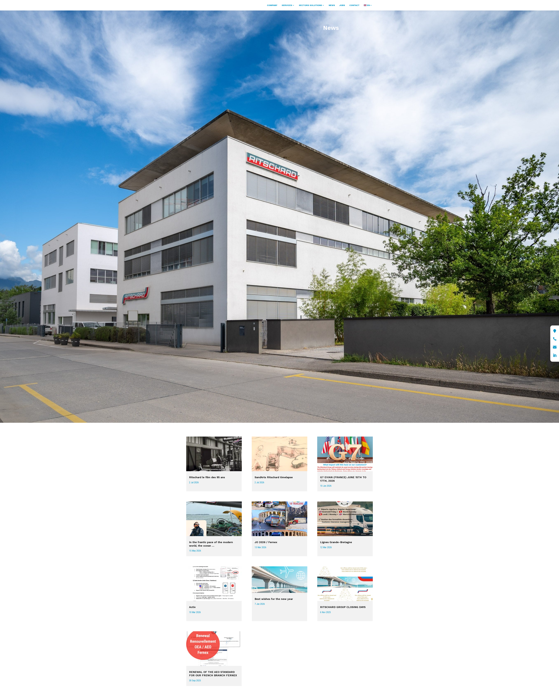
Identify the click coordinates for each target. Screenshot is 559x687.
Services (287, 5)
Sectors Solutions (310, 5)
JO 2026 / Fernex (266, 542)
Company (272, 5)
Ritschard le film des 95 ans (207, 477)
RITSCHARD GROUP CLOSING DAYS (343, 607)
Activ (192, 607)
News (332, 5)
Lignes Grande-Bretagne (336, 542)
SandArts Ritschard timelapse (274, 477)
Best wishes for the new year (274, 598)
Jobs (342, 5)
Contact (354, 5)
